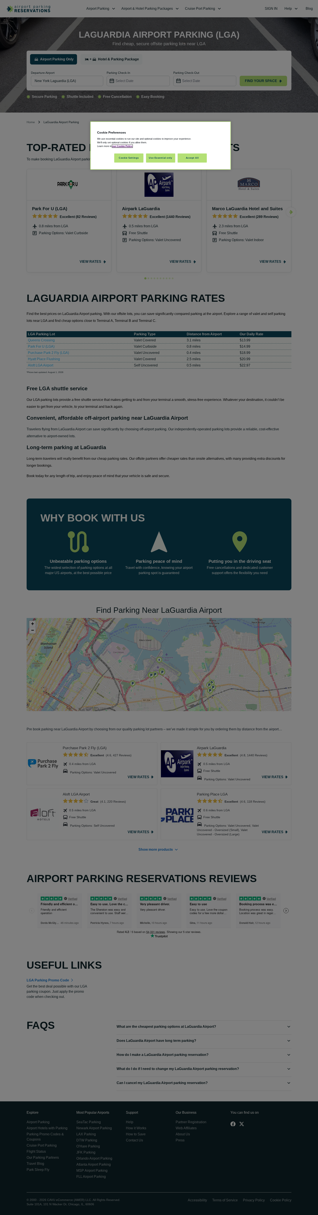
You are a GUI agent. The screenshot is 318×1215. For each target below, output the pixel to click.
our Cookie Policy (122, 146)
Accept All (192, 158)
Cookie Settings (129, 158)
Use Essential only (160, 158)
